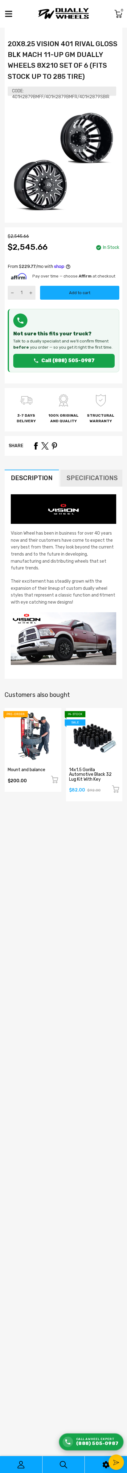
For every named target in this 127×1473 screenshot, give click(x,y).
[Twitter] (45, 446)
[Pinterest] (54, 446)
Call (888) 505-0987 (68, 360)
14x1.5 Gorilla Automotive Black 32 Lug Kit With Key (90, 774)
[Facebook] (35, 446)
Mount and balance (26, 769)
